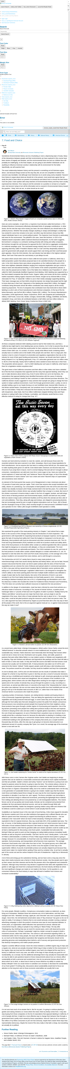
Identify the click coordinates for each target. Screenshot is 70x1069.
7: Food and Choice (15, 1045)
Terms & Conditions (39, 1064)
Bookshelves (21, 135)
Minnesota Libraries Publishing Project (33, 152)
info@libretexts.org (20, 1066)
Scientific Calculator (8, 90)
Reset (2, 45)
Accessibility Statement (51, 1064)
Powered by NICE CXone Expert (26, 1059)
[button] (6, 103)
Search (4, 132)
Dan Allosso (11, 150)
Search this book (4, 28)
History (32, 135)
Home (10, 135)
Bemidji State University (14, 152)
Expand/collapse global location (67, 135)
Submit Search (5, 34)
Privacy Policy (29, 1064)
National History (45, 135)
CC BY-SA (35, 1045)
